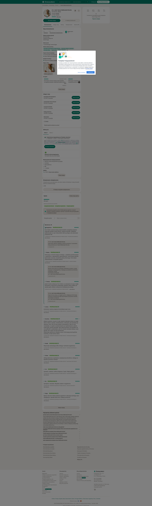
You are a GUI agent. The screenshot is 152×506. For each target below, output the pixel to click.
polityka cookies (89, 68)
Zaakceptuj (90, 72)
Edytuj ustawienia (81, 72)
